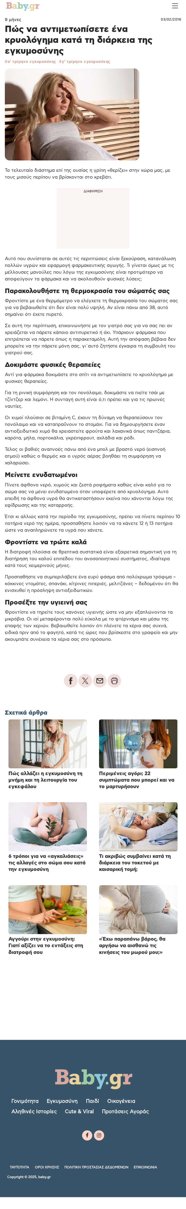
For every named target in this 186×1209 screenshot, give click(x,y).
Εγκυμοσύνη (62, 1101)
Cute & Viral (79, 1111)
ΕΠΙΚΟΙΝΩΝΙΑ (145, 1167)
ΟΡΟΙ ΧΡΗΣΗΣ (47, 1167)
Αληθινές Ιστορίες (34, 1111)
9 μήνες (13, 19)
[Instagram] (99, 1135)
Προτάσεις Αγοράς (125, 1111)
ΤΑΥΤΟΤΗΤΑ (19, 1167)
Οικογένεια (121, 1101)
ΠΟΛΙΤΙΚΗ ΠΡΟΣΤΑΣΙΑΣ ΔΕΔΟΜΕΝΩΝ (96, 1167)
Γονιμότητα (25, 1101)
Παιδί (92, 1101)
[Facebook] (87, 1135)
